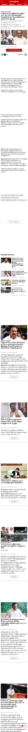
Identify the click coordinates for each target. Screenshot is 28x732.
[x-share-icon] (5, 55)
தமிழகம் (4, 4)
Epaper (25, 725)
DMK (9, 195)
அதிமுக (21, 195)
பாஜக (5, 195)
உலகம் (19, 4)
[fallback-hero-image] (6, 260)
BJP (2, 195)
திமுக (13, 195)
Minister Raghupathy (14, 197)
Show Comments (14, 222)
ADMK (17, 195)
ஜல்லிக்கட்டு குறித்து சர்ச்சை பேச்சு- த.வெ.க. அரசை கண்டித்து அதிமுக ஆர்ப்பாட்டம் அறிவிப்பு (13, 559)
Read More (14, 377)
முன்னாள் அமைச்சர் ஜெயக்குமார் (8, 200)
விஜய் (20, 357)
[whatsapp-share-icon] (2, 55)
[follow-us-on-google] (25, 54)
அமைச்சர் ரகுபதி (5, 197)
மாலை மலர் (4, 550)
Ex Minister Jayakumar (22, 200)
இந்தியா (12, 4)
